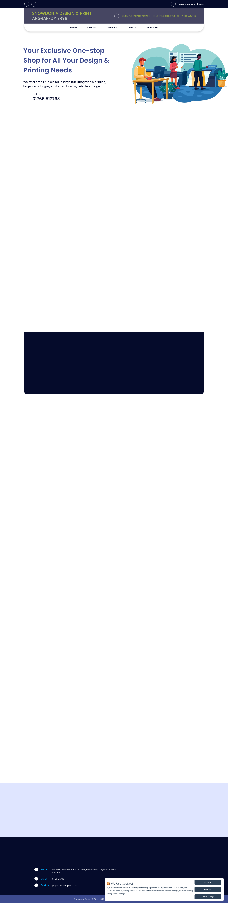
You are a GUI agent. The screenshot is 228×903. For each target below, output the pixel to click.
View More (144, 665)
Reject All (207, 889)
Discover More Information (114, 622)
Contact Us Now (132, 236)
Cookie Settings (208, 897)
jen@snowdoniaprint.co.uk (191, 4)
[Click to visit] (26, 4)
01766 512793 (46, 99)
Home (73, 27)
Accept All (207, 882)
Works (132, 27)
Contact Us (152, 27)
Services (91, 27)
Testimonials (112, 27)
